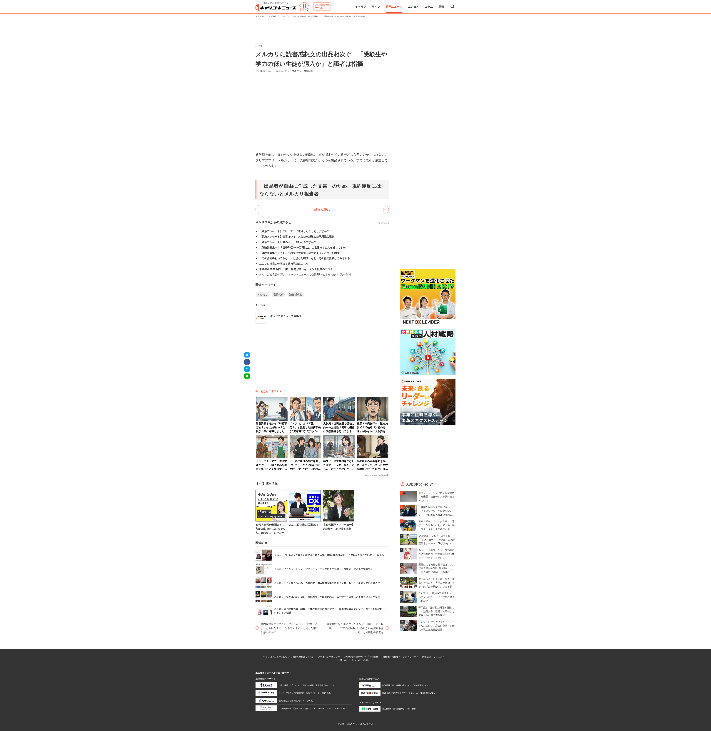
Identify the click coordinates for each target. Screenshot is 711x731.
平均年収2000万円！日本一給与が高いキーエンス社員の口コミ (296, 269)
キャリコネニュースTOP (266, 16)
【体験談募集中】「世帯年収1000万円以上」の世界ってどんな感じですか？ (303, 247)
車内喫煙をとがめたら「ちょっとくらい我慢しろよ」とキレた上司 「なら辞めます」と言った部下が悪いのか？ (289, 628)
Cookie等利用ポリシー (355, 656)
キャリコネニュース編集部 (299, 71)
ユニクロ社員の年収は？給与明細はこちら (283, 263)
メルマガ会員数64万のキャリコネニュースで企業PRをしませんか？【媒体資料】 (306, 274)
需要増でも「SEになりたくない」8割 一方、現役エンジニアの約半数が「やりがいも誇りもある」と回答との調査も (355, 628)
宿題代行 (278, 294)
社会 (283, 16)
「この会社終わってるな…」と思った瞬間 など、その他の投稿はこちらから (304, 258)
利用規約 (374, 656)
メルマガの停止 (362, 660)
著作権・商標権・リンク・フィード (400, 656)
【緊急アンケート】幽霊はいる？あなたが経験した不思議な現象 (296, 236)
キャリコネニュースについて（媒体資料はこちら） (288, 656)
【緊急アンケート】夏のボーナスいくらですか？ (287, 242)
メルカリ (262, 294)
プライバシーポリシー (329, 656)
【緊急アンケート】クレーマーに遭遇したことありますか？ (294, 231)
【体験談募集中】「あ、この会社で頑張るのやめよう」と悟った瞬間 (299, 253)
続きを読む (322, 209)
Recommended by (373, 475)
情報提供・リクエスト (433, 656)
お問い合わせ (344, 660)
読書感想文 (295, 294)
